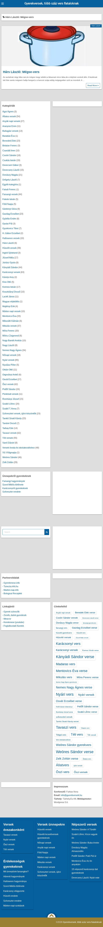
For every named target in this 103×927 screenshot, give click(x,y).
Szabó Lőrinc (8, 404)
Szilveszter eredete (11, 492)
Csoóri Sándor (9, 155)
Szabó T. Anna (9, 408)
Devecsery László (10, 170)
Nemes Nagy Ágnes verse (74, 687)
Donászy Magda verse (67, 623)
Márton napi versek (11, 311)
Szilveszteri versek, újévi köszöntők (19, 413)
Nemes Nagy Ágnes (12, 350)
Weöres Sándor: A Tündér (84, 829)
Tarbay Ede (7, 428)
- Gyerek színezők (10, 612)
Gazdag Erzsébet (10, 214)
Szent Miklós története (12, 485)
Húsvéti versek (9, 248)
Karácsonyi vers (68, 644)
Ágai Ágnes (8, 111)
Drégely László (9, 180)
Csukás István (9, 160)
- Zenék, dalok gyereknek (14, 615)
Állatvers (62, 765)
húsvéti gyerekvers (64, 633)
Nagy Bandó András (12, 340)
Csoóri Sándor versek (67, 617)
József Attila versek (82, 638)
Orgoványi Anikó (10, 374)
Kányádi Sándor (10, 267)
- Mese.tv (6, 619)
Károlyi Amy (8, 277)
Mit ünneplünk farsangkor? (16, 871)
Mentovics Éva (9, 316)
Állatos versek (9, 116)
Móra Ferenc (8, 331)
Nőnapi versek (9, 355)
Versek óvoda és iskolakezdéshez (18, 448)
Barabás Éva (8, 136)
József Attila (8, 257)
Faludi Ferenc (9, 189)
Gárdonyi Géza (9, 209)
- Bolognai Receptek (12, 593)
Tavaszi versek (9, 433)
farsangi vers (61, 628)
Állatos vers (87, 759)
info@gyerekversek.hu (71, 795)
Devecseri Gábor (10, 165)
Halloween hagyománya (15, 881)
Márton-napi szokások (13, 906)
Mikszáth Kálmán (10, 321)
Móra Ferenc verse (88, 677)
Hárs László (96, 26)
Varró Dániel (8, 443)
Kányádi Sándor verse (75, 656)
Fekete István (8, 199)
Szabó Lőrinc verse (87, 712)
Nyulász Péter (9, 365)
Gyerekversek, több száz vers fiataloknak (51, 3)
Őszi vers (62, 772)
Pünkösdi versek (10, 394)
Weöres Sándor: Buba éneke (85, 843)
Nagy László (8, 345)
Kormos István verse (90, 650)
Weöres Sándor (9, 457)
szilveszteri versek (64, 717)
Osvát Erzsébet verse (69, 701)
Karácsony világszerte (13, 891)
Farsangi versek (10, 194)
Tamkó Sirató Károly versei (67, 721)
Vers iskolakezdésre (63, 740)
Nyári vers (65, 694)
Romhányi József (10, 399)
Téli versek (7, 438)
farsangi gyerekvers (89, 623)
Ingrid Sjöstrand (9, 253)
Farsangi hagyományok (13, 481)
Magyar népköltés (10, 301)
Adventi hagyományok (14, 876)
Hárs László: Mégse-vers (21, 72)
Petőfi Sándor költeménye (64, 707)
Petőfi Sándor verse (87, 706)
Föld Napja (7, 204)
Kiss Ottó (6, 282)
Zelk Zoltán (7, 462)
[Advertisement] (77, 493)
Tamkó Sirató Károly (12, 418)
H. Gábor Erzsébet (11, 233)
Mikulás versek (9, 326)
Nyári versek (8, 360)
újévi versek (78, 766)
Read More (92, 85)
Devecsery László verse (90, 618)
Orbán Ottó (7, 370)
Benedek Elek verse (85, 612)
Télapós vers (85, 728)
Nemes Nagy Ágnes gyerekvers (66, 682)
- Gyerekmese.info (11, 583)
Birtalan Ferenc (9, 145)
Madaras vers (65, 664)
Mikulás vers (64, 677)
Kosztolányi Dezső (11, 292)
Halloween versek (11, 238)
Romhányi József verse (64, 712)
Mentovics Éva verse (71, 671)
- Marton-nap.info (10, 590)
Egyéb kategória (10, 184)
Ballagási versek (10, 131)
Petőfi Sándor (8, 389)
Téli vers (77, 734)
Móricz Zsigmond (10, 336)
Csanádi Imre (8, 150)
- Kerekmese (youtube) (13, 622)
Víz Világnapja (9, 452)
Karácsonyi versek (11, 272)
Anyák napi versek (11, 121)
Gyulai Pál (7, 223)
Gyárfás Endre (9, 219)
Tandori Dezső (9, 423)
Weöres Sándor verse (74, 752)
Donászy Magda (10, 175)
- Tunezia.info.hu (10, 586)
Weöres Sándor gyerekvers (73, 745)
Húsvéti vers (80, 633)
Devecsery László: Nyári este (85, 878)
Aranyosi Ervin (9, 126)
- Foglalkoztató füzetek (13, 626)
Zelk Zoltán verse (67, 758)
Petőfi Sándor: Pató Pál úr (84, 856)
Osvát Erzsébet (9, 379)
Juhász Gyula (8, 262)
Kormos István (9, 287)
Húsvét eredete (10, 896)
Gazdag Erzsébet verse (84, 627)
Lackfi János (8, 296)
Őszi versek (8, 384)
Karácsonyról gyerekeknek (15, 488)
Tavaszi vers (66, 727)
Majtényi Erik (8, 306)
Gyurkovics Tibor (10, 228)
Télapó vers (61, 735)
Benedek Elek (9, 141)
